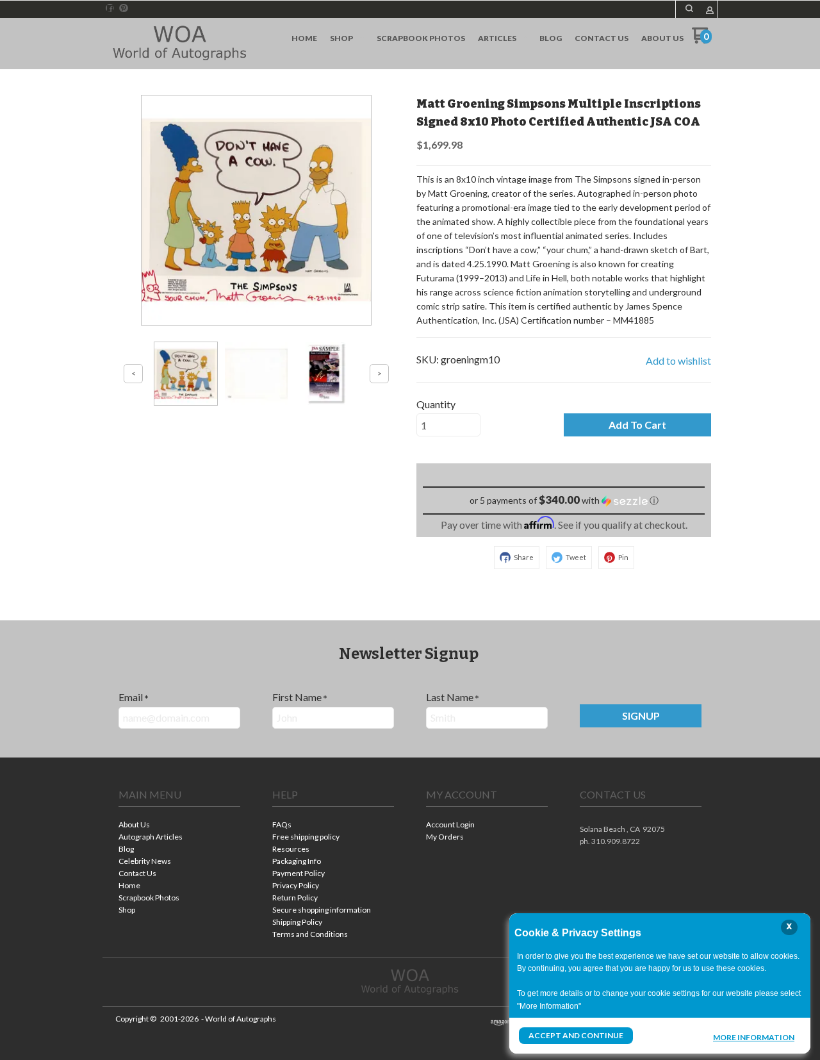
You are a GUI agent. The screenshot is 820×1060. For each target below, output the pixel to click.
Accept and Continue (576, 1035)
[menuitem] (304, 38)
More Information (753, 1036)
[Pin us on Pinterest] (123, 8)
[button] (689, 8)
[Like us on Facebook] (110, 8)
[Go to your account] (710, 11)
